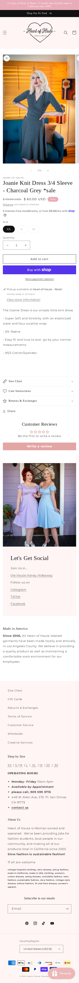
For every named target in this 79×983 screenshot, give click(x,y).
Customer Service (21, 725)
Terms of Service (20, 716)
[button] (5, 32)
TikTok (16, 596)
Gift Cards (15, 699)
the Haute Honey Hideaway (32, 575)
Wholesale (15, 733)
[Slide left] (31, 170)
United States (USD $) (38, 948)
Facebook (18, 603)
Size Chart (15, 690)
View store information (23, 299)
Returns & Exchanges (23, 708)
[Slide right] (48, 170)
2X (48, 765)
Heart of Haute (33, 976)
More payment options (39, 279)
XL (33, 765)
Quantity (9, 237)
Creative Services (20, 742)
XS (9, 229)
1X (41, 765)
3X (55, 765)
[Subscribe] (67, 908)
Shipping (8, 204)
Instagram (18, 589)
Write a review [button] (39, 446)
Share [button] (11, 411)
